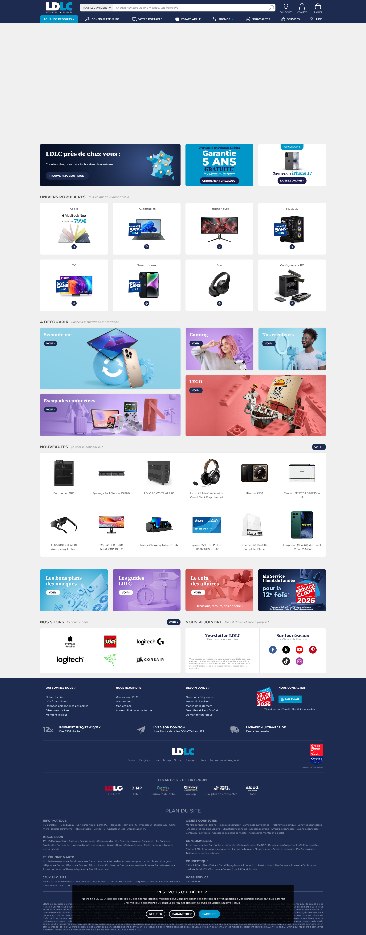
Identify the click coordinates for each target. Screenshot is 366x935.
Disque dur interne (61, 828)
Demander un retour (199, 714)
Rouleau (295, 865)
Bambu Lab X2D (63, 493)
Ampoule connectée (283, 828)
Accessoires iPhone (141, 865)
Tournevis (214, 869)
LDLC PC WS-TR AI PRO (159, 493)
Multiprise (251, 869)
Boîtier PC (99, 828)
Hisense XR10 (254, 493)
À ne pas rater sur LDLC (108, 929)
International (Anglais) (224, 760)
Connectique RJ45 (233, 869)
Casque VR (140, 881)
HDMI (211, 865)
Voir (50, 343)
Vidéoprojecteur (57, 841)
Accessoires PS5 (53, 885)
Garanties (192, 710)
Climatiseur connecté (234, 828)
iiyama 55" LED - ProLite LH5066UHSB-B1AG (207, 547)
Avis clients (61, 701)
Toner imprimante (196, 845)
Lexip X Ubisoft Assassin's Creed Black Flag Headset (206, 495)
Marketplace (124, 705)
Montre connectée (196, 824)
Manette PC (100, 881)
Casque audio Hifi (107, 841)
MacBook (115, 824)
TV (44, 841)
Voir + (319, 447)
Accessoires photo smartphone (140, 861)
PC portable (50, 824)
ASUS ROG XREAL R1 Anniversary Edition (64, 547)
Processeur (145, 824)
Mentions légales (56, 714)
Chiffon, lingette (308, 845)
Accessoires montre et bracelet (266, 832)
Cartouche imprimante (222, 845)
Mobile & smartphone (55, 861)
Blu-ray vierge (262, 849)
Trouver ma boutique (67, 175)
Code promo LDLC (132, 929)
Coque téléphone (66, 865)
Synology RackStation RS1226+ (111, 493)
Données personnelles (60, 705)
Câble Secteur (281, 865)
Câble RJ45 (192, 865)
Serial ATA (201, 869)
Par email (292, 699)
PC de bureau (66, 824)
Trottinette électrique (283, 824)
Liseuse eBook (114, 845)
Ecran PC (102, 824)
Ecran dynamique (130, 841)
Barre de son (64, 845)
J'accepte (209, 914)
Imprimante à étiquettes (216, 849)
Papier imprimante (283, 849)
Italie (204, 760)
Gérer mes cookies (57, 710)
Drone (212, 824)
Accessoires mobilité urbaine (203, 828)
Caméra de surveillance (256, 824)
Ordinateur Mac (116, 828)
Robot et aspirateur (229, 824)
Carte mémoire (133, 845)
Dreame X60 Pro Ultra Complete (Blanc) (254, 547)
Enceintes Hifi (150, 841)
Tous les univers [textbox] (95, 7)
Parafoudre (264, 865)
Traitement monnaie (197, 853)
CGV (48, 701)
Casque (73, 841)
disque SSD (310, 912)
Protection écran (52, 869)
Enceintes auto (78, 861)
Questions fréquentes (200, 697)
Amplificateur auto (99, 869)
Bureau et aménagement (282, 845)
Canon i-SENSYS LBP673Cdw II (302, 495)
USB (203, 865)
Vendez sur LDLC (127, 697)
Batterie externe (164, 865)
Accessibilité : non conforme (134, 710)
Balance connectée (308, 828)
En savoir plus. (230, 902)
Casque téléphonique (91, 865)
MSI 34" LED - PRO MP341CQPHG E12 (111, 547)
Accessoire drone (259, 828)
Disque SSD (160, 824)
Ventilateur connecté (198, 832)
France (132, 760)
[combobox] (96, 7)
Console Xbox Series (120, 881)
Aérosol (215, 853)
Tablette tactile (83, 828)
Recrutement (124, 701)
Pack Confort (210, 710)
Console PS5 (63, 881)
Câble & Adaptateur (75, 869)
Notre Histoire (54, 697)
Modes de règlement (199, 705)
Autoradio (114, 861)
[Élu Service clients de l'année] (265, 705)
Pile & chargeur (305, 849)
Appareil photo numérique (88, 845)
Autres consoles (82, 881)
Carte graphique (85, 824)
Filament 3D (193, 849)
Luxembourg (162, 760)
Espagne (191, 760)
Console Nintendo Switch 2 (164, 881)
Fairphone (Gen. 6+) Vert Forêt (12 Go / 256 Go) (302, 547)
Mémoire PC (130, 824)
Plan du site (183, 811)
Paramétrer (182, 914)
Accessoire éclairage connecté (229, 832)
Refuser (155, 914)
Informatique (193, 881)
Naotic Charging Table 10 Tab (159, 544)
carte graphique (294, 912)
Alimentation (248, 865)
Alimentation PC (136, 828)
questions (48, 929)
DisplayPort (232, 865)
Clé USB (261, 845)
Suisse (178, 760)
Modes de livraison (197, 701)
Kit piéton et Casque (116, 865)
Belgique (145, 760)
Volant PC (48, 881)
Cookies (83, 705)
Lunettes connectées (310, 824)
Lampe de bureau (242, 849)
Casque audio (87, 841)
